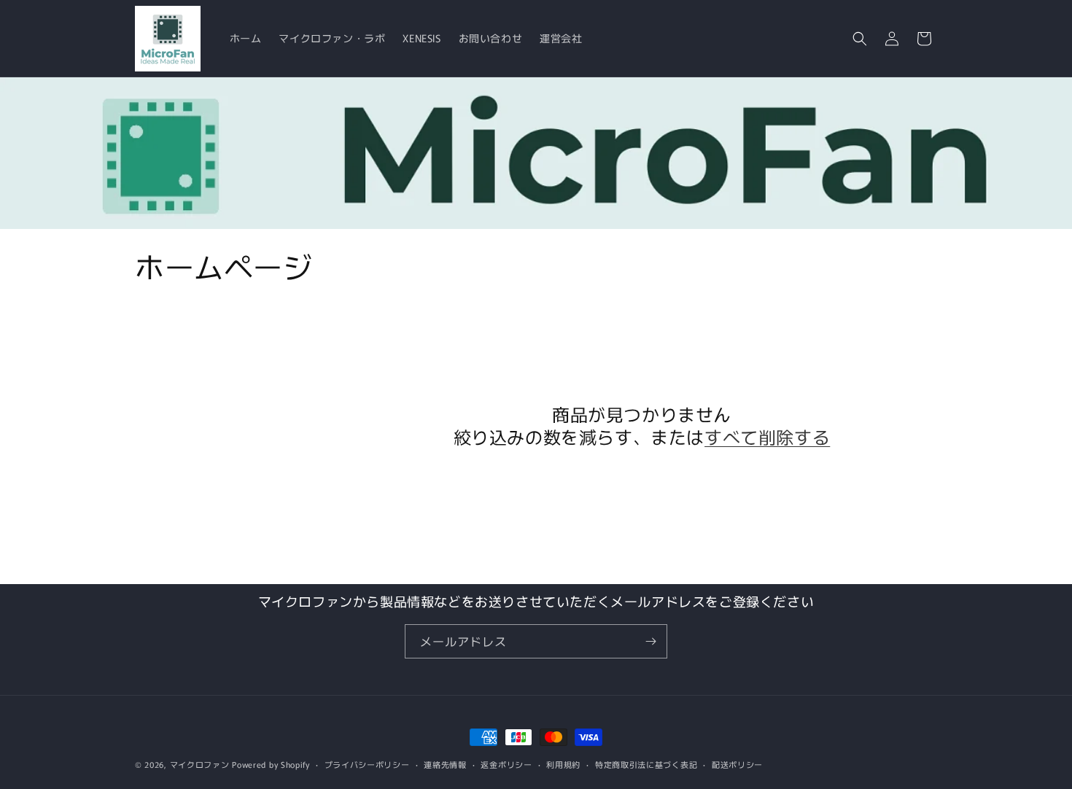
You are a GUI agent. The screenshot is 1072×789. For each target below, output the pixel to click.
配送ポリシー (737, 764)
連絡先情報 (445, 764)
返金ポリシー (506, 764)
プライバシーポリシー (367, 764)
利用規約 (563, 764)
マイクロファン (200, 764)
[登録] (650, 641)
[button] (860, 39)
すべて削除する (767, 436)
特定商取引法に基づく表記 (646, 764)
